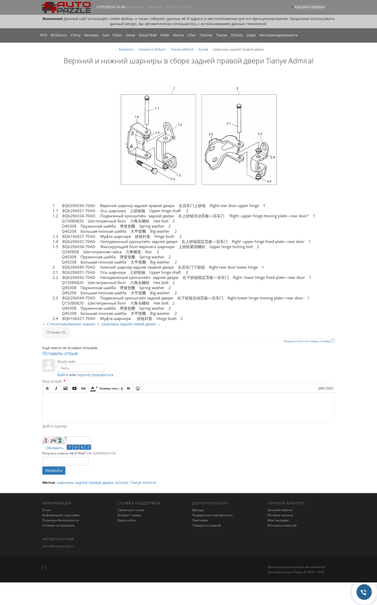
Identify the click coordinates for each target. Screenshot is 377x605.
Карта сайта (126, 520)
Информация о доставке (61, 515)
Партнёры (200, 520)
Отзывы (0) (56, 332)
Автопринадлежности (278, 35)
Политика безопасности (60, 520)
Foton (117, 35)
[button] (308, 7)
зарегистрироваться (95, 374)
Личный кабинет (280, 510)
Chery (76, 35)
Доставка (155, 6)
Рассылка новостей (282, 525)
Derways (91, 35)
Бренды (198, 510)
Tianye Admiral (182, 49)
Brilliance (59, 35)
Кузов (203, 49)
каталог (121, 482)
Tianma (206, 35)
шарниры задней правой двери (85, 482)
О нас (188, 6)
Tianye (221, 35)
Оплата (173, 6)
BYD (43, 35)
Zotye (251, 35)
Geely (130, 35)
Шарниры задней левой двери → (131, 323)
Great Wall (148, 35)
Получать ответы (55, 453)
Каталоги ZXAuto (152, 49)
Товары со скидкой (206, 525)
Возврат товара (129, 515)
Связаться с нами (130, 510)
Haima (178, 35)
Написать (53, 470)
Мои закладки (278, 520)
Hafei (164, 35)
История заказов (280, 515)
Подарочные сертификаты (212, 515)
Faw (105, 35)
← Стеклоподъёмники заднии (68, 323)
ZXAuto (237, 35)
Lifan (191, 35)
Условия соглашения (58, 525)
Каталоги (126, 49)
